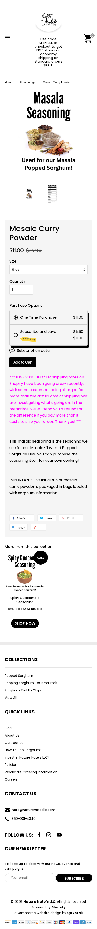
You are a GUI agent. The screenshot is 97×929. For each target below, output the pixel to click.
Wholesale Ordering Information (31, 772)
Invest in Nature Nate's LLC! (27, 757)
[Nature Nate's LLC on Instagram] (48, 834)
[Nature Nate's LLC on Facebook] (39, 834)
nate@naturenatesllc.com (33, 809)
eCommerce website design (37, 913)
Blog (8, 728)
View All (11, 697)
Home (8, 82)
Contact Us (14, 742)
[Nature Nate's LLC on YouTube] (59, 835)
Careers (11, 779)
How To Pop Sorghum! (23, 750)
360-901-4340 (24, 818)
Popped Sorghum (19, 675)
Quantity (17, 281)
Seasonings (27, 82)
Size (12, 261)
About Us (12, 735)
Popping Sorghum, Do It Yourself (31, 683)
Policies (11, 764)
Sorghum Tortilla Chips (23, 690)
